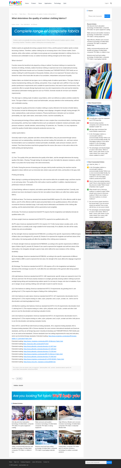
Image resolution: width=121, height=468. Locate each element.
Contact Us (46, 462)
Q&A (64, 3)
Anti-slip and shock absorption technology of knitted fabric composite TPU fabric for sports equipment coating (98, 27)
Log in (106, 3)
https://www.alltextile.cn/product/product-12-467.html (40, 346)
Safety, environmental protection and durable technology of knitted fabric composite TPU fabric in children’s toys (98, 50)
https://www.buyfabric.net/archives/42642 (27, 369)
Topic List (16, 462)
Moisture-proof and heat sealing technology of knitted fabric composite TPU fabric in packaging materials (46, 448)
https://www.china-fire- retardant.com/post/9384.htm (40, 362)
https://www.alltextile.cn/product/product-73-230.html (40, 351)
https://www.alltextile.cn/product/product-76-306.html (40, 356)
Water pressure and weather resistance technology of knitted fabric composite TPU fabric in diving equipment (98, 34)
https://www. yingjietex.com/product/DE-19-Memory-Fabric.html (43, 341)
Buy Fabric (14, 14)
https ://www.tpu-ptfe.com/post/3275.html (35, 344)
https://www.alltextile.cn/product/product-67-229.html (40, 349)
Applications (48, 3)
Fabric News (22, 14)
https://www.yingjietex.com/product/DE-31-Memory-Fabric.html (43, 354)
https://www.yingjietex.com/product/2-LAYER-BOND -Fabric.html (44, 359)
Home (27, 3)
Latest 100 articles (37, 462)
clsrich (18, 24)
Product (33, 3)
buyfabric (15, 465)
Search (107, 16)
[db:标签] (19, 378)
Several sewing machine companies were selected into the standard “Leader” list (99, 124)
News (40, 3)
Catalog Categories (25, 462)
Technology (57, 3)
